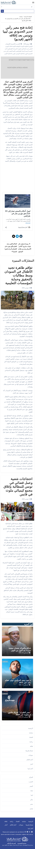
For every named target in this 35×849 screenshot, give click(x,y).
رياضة (31, 741)
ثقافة (31, 746)
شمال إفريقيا (16, 60)
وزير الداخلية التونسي (21, 53)
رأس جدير (29, 49)
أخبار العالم (30, 759)
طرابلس (10, 49)
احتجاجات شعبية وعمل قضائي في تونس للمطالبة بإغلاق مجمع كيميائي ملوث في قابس (18, 486)
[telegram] (32, 832)
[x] (29, 832)
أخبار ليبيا (30, 768)
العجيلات (7, 44)
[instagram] (25, 832)
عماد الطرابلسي (20, 51)
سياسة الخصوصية (21, 843)
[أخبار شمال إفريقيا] (9, 2)
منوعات (30, 755)
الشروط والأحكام (11, 843)
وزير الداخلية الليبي (9, 53)
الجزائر (31, 777)
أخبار (31, 764)
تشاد (31, 790)
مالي (31, 799)
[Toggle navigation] (33, 2)
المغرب (31, 781)
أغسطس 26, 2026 (24, 652)
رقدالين (23, 49)
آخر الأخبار (31, 60)
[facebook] (27, 832)
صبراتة (15, 49)
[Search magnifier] (2, 11)
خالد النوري (8, 46)
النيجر (31, 786)
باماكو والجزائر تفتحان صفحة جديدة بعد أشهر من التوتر (20, 649)
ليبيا (13, 51)
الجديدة (18, 44)
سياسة (21, 60)
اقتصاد (31, 737)
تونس (30, 46)
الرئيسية (30, 728)
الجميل (13, 44)
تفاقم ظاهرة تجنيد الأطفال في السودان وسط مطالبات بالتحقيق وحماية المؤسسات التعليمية (18, 275)
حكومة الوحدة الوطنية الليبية (20, 46)
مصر (31, 804)
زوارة (19, 49)
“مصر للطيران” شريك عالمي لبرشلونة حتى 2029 (19, 713)
